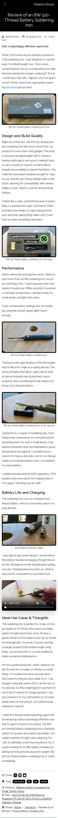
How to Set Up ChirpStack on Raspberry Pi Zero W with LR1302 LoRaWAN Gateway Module (27, 799)
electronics (19, 782)
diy (29, 782)
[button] (24, 775)
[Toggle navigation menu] (5, 4)
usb (35, 782)
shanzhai (11, 87)
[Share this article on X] (15, 775)
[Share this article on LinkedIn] (20, 775)
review (44, 782)
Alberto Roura (44, 4)
